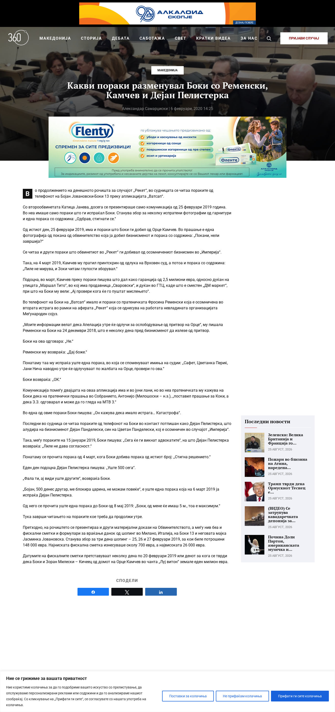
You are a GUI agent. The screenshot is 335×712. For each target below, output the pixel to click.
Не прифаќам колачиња (242, 696)
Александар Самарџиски (145, 108)
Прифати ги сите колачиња (300, 696)
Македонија (167, 70)
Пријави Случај (304, 38)
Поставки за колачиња (188, 696)
